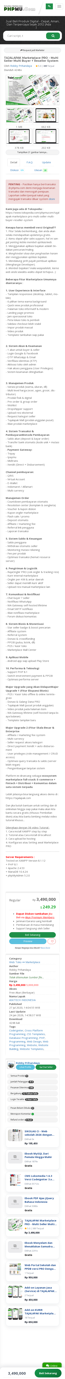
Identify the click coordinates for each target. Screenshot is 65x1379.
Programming (17, 1041)
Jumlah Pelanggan (22, 1081)
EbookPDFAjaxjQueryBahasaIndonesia (39, 1199)
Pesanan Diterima (22, 1087)
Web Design (34, 1041)
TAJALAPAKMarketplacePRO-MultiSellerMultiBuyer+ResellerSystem (40, 1222)
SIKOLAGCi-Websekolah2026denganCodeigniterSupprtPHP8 (40, 1133)
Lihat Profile (25, 1067)
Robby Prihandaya (21, 65)
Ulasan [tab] (40, 170)
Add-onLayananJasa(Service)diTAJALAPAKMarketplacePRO (39, 1289)
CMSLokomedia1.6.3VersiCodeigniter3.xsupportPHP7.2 (38, 1177)
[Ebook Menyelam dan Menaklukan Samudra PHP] (15, 1247)
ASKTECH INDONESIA (22, 1000)
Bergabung (24, 1093)
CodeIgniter (16, 1030)
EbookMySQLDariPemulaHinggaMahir (38, 1155)
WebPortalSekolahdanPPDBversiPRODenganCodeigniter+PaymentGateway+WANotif (40, 1266)
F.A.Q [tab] (30, 162)
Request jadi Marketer (34, 50)
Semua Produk (19, 1075)
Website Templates (32, 1049)
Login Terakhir (24, 1099)
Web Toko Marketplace (24, 962)
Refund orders (21, 1119)
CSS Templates (36, 1034)
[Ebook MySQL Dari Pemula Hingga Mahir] (15, 1158)
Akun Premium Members (39, 917)
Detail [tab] (13, 162)
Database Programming (23, 1038)
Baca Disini (45, 947)
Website (32, 1045)
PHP (42, 1038)
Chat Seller (47, 1067)
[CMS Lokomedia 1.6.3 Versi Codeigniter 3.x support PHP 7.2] (15, 1180)
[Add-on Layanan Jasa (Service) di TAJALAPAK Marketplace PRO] (15, 1292)
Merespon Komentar (22, 1113)
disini (52, 199)
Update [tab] (46, 162)
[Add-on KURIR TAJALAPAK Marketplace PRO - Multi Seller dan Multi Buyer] (15, 1314)
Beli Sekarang (32, 934)
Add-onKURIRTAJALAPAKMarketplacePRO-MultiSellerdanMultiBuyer (40, 1311)
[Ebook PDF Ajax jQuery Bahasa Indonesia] (15, 1202)
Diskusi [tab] (17, 170)
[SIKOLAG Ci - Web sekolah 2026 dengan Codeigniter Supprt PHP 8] (15, 1135)
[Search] (53, 36)
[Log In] (49, 6)
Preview (27, 941)
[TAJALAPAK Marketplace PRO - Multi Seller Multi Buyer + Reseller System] (15, 1224)
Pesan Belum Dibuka (22, 1108)
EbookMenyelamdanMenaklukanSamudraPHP (39, 1244)
